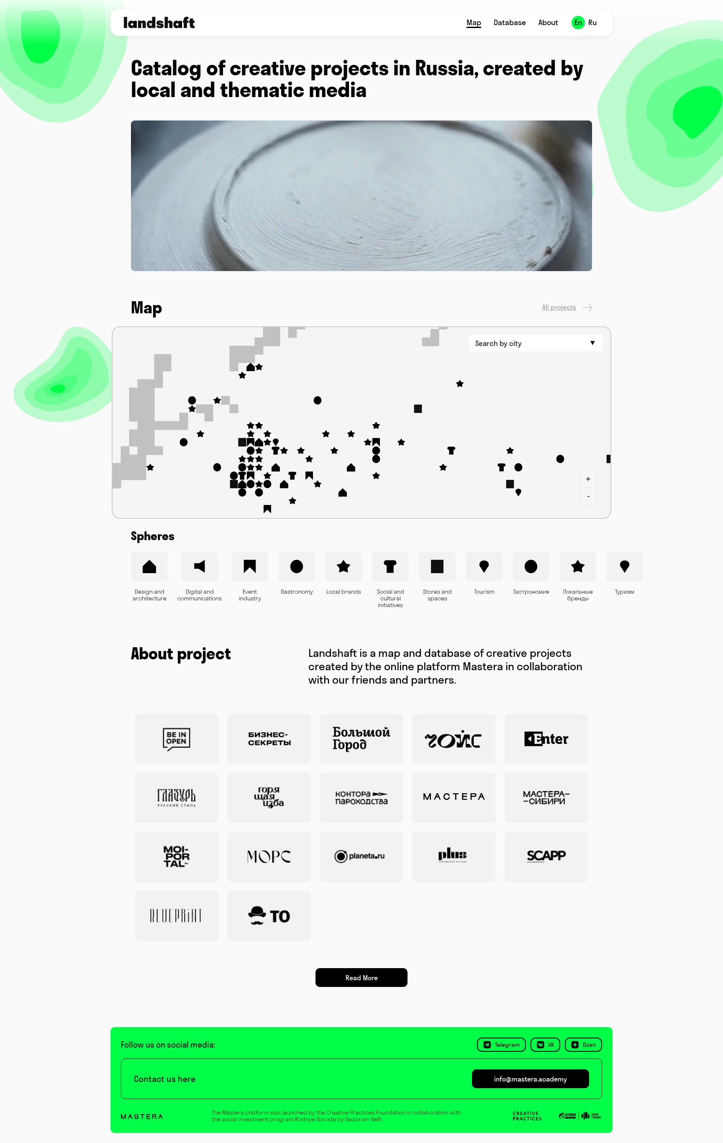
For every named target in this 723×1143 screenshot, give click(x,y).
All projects (559, 307)
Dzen (589, 1044)
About (548, 22)
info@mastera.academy (530, 1079)
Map (474, 22)
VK (551, 1044)
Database (510, 22)
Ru (592, 22)
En (578, 22)
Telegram (507, 1044)
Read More (362, 978)
